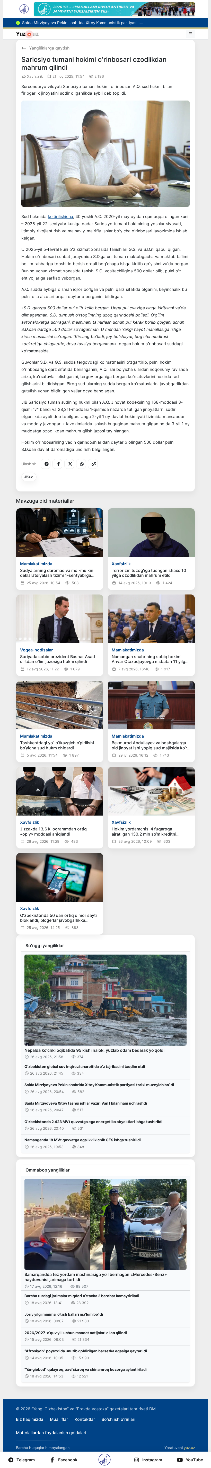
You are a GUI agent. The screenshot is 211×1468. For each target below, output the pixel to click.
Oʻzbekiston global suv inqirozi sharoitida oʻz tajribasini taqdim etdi (84, 1066)
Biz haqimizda (29, 1419)
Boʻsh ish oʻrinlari (118, 1419)
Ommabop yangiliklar (47, 1170)
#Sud (28, 477)
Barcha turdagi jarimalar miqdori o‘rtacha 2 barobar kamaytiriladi (81, 1296)
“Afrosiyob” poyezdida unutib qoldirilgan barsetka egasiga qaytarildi (85, 1351)
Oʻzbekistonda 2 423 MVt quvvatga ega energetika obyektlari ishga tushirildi (93, 1121)
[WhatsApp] (81, 464)
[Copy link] (93, 464)
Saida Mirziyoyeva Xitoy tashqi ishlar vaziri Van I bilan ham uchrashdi (85, 1103)
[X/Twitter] (69, 464)
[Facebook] (57, 464)
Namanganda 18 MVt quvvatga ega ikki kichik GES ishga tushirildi (82, 1140)
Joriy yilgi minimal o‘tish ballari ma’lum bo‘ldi (63, 1314)
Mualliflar (59, 1419)
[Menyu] (190, 34)
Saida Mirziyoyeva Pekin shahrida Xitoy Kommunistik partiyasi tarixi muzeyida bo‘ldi (99, 1085)
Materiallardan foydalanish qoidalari (51, 1432)
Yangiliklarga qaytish (49, 48)
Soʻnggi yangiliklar (44, 945)
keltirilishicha (60, 216)
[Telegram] (45, 464)
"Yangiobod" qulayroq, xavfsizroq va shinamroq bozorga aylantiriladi (85, 1369)
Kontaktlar (85, 1419)
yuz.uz (189, 1447)
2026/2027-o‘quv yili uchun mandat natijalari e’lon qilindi (75, 1333)
